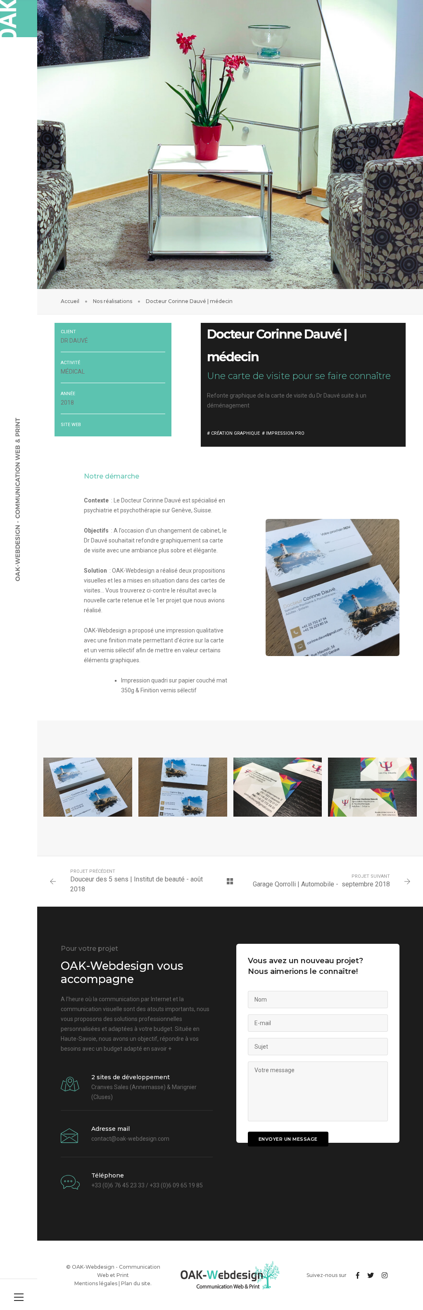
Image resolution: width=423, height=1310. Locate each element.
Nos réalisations (112, 301)
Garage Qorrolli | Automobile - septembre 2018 (321, 884)
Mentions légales (95, 1283)
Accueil (70, 301)
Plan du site (135, 1283)
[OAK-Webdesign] (18, 18)
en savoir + (157, 1048)
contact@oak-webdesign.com (130, 1138)
